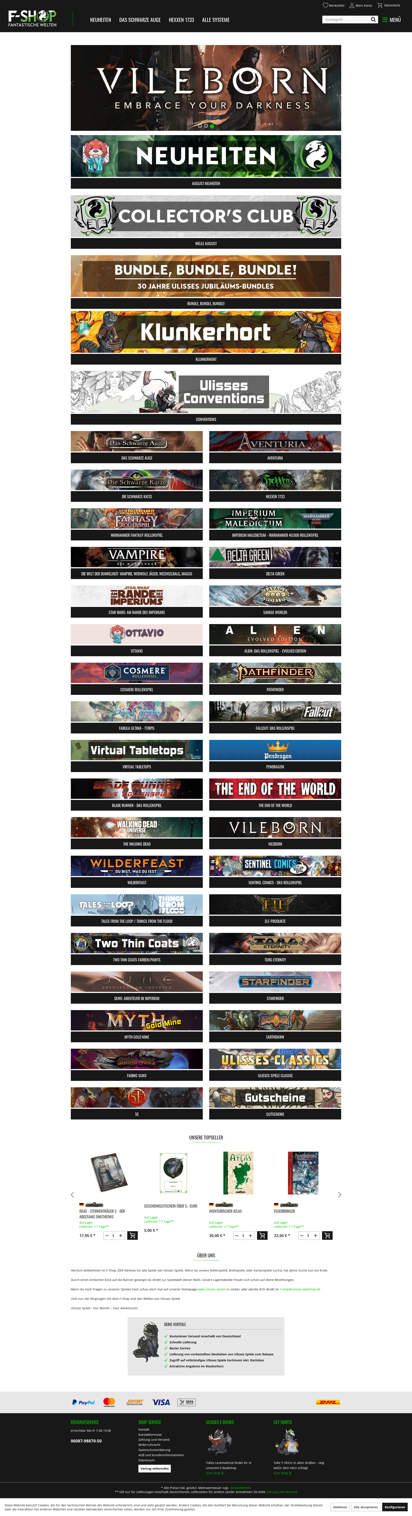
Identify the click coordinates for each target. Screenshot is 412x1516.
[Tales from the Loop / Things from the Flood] (137, 904)
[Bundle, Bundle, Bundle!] (206, 276)
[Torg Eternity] (275, 943)
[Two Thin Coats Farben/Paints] (137, 943)
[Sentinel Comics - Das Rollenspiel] (275, 866)
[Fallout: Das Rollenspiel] (275, 711)
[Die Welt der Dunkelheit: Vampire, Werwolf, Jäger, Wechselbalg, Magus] (137, 557)
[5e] (137, 1097)
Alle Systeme (216, 19)
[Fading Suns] (137, 1059)
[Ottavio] (137, 634)
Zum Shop (213, 1473)
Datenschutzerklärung (154, 1450)
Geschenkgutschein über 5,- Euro (105, 1206)
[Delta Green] (275, 557)
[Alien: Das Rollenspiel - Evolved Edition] (275, 634)
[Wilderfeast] (137, 866)
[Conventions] (206, 392)
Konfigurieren (395, 1507)
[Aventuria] (275, 441)
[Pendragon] (275, 750)
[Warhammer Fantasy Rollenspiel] (137, 518)
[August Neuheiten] (206, 156)
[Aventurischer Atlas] (173, 1173)
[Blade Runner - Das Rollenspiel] (137, 788)
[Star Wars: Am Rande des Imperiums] (137, 595)
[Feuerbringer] (238, 1173)
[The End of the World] (275, 788)
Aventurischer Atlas (160, 1211)
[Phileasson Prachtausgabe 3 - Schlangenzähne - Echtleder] (303, 1173)
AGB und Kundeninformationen (161, 1455)
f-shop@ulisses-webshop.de (300, 1289)
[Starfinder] (275, 981)
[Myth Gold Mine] (137, 1020)
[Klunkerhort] (206, 332)
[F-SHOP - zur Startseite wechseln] (32, 18)
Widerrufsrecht (149, 1445)
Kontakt (143, 1429)
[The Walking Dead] (137, 827)
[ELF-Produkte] (275, 904)
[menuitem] (333, 5)
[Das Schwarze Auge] (137, 441)
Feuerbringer (219, 1211)
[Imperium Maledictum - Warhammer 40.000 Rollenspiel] (275, 518)
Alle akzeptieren (366, 1507)
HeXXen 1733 (181, 19)
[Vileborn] (275, 827)
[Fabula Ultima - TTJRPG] (137, 711)
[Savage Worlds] (275, 595)
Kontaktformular (150, 1435)
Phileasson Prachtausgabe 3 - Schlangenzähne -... (298, 1213)
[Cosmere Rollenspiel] (137, 673)
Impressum (146, 1460)
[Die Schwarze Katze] (137, 480)
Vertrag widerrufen (155, 1468)
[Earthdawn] (275, 1020)
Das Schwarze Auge (140, 19)
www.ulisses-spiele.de (214, 1289)
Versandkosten (240, 1488)
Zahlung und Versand (154, 1440)
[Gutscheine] (275, 1097)
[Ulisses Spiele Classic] (275, 1059)
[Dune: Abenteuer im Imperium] (137, 981)
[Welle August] (206, 216)
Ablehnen (340, 1507)
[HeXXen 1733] (275, 480)
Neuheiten (100, 19)
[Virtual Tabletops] (137, 750)
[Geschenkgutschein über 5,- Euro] (108, 1173)
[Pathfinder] (275, 673)
